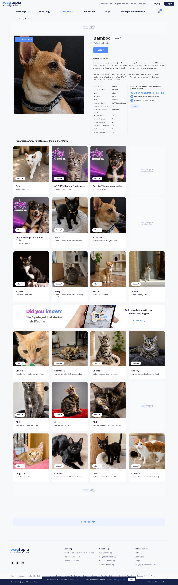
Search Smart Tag (107, 561)
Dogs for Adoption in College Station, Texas (137, 576)
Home (14, 19)
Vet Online (89, 11)
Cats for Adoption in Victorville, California (27, 576)
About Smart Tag (106, 565)
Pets (20, 19)
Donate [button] (135, 106)
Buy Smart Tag (105, 553)
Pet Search (68, 11)
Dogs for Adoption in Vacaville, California (99, 576)
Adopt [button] (101, 50)
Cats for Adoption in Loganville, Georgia (63, 576)
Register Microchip (72, 557)
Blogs (107, 11)
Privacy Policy (119, 580)
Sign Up (157, 4)
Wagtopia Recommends (132, 11)
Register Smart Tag (107, 557)
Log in (169, 4)
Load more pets (89, 522)
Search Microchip (71, 561)
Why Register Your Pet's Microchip (79, 553)
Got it (131, 579)
